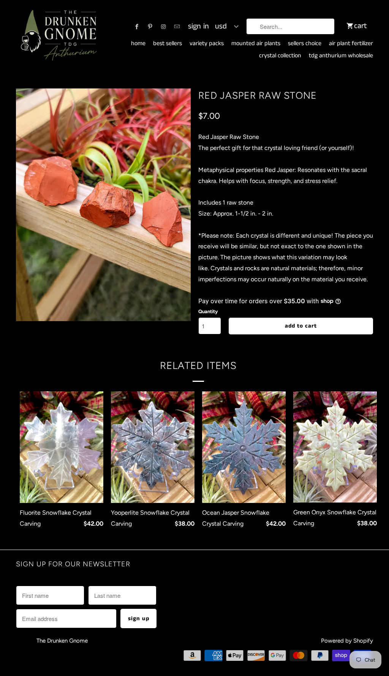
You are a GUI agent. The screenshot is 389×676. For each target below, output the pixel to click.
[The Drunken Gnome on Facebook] (137, 26)
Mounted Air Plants (255, 43)
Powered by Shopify (347, 640)
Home (138, 43)
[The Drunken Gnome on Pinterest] (150, 26)
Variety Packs (207, 43)
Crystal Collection (280, 56)
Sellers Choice (304, 43)
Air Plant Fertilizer (351, 43)
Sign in (198, 26)
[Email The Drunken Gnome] (177, 26)
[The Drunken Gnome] (58, 36)
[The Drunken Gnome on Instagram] (163, 26)
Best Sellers (167, 43)
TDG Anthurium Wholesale (341, 56)
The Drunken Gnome (62, 640)
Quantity (208, 311)
